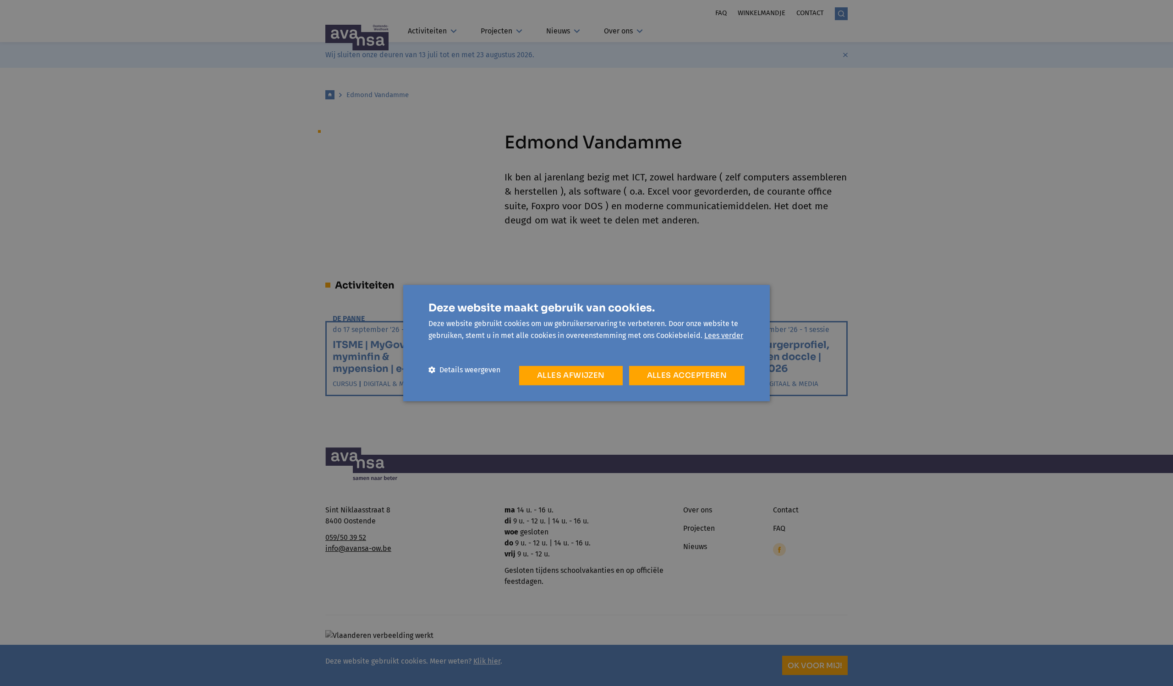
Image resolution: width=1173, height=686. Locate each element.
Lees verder (723, 335)
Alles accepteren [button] (687, 375)
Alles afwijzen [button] (571, 375)
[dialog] (586, 343)
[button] (464, 369)
